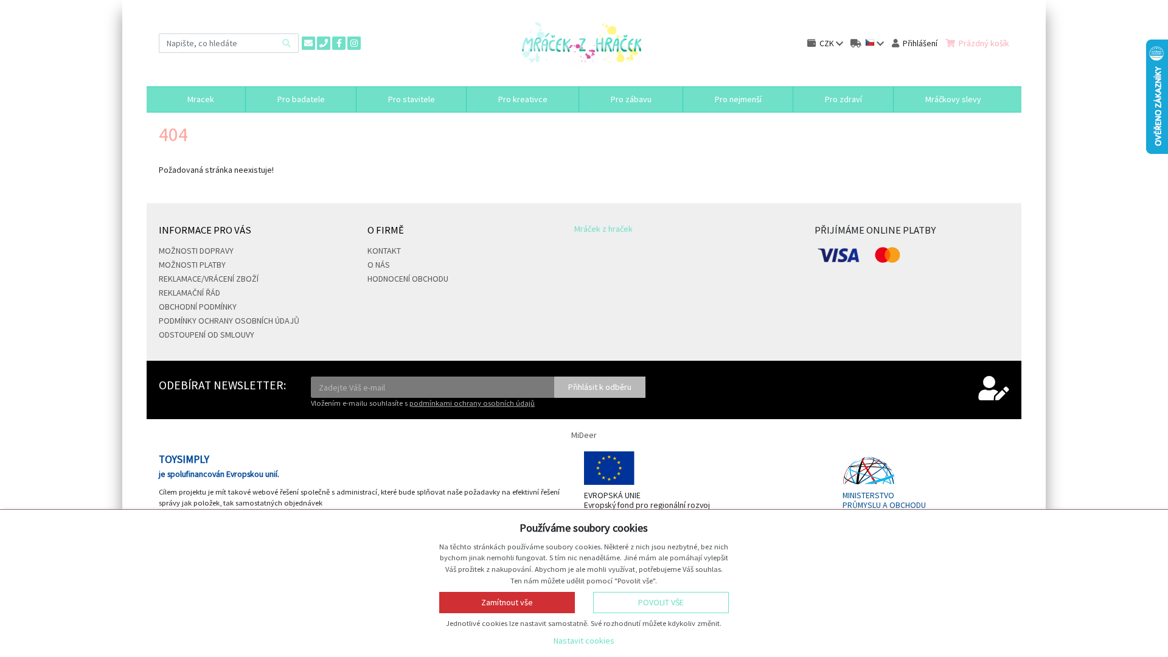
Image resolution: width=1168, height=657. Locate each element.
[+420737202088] (323, 43)
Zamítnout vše (507, 602)
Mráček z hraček (603, 228)
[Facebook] (339, 43)
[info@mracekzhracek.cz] (308, 43)
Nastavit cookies (584, 640)
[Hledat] (286, 42)
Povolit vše (661, 602)
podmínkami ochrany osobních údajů (472, 403)
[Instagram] (354, 43)
